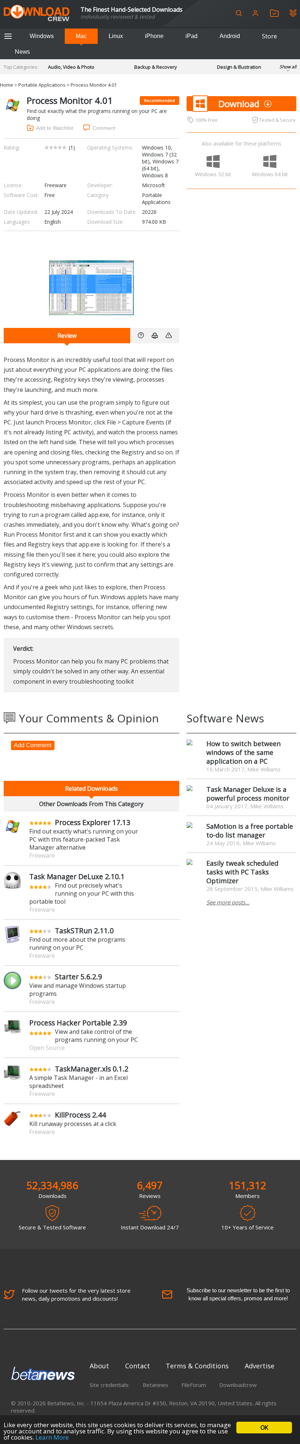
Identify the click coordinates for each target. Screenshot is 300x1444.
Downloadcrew (238, 1384)
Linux (116, 36)
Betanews (155, 1384)
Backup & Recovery (155, 67)
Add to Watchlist (54, 128)
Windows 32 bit (213, 174)
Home (6, 85)
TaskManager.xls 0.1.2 (91, 1069)
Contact (137, 1365)
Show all (288, 67)
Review (66, 336)
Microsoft (153, 185)
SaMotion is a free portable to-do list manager (249, 830)
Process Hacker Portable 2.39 (78, 1023)
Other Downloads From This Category (91, 804)
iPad (191, 36)
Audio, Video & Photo (71, 67)
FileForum (193, 1384)
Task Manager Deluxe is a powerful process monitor (247, 793)
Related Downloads (91, 789)
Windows (42, 36)
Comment (104, 128)
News (22, 52)
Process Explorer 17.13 (92, 822)
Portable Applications (41, 85)
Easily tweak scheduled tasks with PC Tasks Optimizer (242, 872)
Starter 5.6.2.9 (78, 977)
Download (238, 104)
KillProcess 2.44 (80, 1115)
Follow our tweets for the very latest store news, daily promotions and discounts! (76, 1294)
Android (230, 36)
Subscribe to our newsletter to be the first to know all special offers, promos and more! (238, 1294)
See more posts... (228, 902)
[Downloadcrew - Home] (37, 13)
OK (264, 1428)
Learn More (52, 1437)
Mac (81, 36)
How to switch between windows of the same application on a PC (243, 752)
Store (269, 36)
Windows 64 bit (270, 174)
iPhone (154, 36)
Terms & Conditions (197, 1365)
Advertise (259, 1365)
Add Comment (32, 745)
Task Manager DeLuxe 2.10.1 (77, 876)
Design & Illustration (239, 67)
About (99, 1365)
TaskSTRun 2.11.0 (84, 930)
